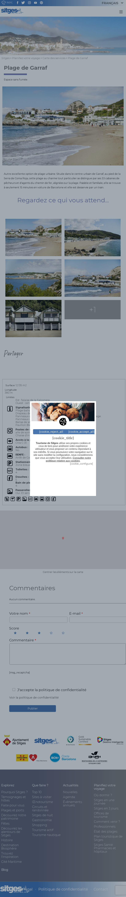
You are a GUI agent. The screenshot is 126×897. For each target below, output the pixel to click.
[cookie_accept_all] (81, 431)
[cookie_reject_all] (51, 431)
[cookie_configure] (81, 463)
